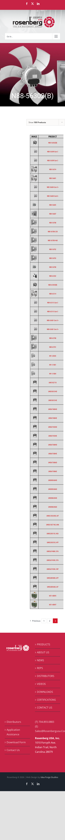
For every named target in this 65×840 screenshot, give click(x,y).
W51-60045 (52, 595)
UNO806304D (52, 498)
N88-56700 (52, 222)
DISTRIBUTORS (45, 676)
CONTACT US (44, 707)
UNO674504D (52, 427)
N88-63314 (52, 293)
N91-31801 (52, 364)
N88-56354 (52, 169)
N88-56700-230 (53, 231)
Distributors (14, 722)
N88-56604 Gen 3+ (53, 187)
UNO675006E (52, 471)
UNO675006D (52, 462)
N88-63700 (52, 338)
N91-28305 (52, 355)
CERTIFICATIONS (46, 700)
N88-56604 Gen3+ (52, 196)
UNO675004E (52, 453)
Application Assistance (13, 732)
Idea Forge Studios (49, 777)
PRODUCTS (43, 644)
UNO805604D (52, 480)
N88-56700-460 (53, 240)
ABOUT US (43, 652)
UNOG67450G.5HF (53, 569)
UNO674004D (52, 409)
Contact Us (13, 750)
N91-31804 (52, 373)
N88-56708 (52, 267)
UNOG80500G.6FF (53, 578)
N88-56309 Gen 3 (52, 151)
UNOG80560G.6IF (52, 586)
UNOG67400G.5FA (53, 551)
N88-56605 (52, 204)
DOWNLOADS (45, 692)
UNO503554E (52, 400)
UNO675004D (52, 444)
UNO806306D (52, 506)
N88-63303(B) (52, 284)
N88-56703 (52, 258)
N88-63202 (52, 276)
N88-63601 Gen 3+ (53, 320)
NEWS (40, 660)
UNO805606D (52, 489)
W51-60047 (52, 604)
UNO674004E (52, 418)
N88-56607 (52, 213)
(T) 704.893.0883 (44, 722)
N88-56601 (52, 178)
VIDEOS (41, 684)
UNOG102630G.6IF (53, 515)
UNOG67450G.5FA (53, 560)
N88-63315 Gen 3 (52, 302)
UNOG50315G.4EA (53, 533)
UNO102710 (52, 382)
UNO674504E (52, 435)
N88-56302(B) (52, 142)
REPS (40, 668)
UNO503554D (52, 391)
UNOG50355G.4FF (53, 542)
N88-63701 (52, 347)
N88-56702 (52, 249)
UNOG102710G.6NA (52, 524)
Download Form (16, 742)
